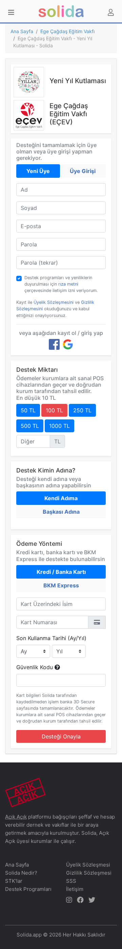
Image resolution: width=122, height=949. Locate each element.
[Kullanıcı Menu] (111, 12)
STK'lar (13, 881)
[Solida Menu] (11, 12)
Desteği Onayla (61, 736)
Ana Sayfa (22, 31)
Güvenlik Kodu (35, 667)
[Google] (67, 344)
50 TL (28, 410)
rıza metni (68, 284)
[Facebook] (54, 344)
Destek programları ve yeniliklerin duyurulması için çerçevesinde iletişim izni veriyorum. (61, 284)
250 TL (82, 410)
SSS (71, 881)
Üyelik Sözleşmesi (88, 864)
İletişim (74, 889)
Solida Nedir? (21, 873)
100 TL (54, 410)
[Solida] (61, 11)
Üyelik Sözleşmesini (54, 302)
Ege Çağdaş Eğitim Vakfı (67, 31)
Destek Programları (28, 889)
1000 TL (59, 425)
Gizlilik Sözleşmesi (88, 873)
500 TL (30, 425)
